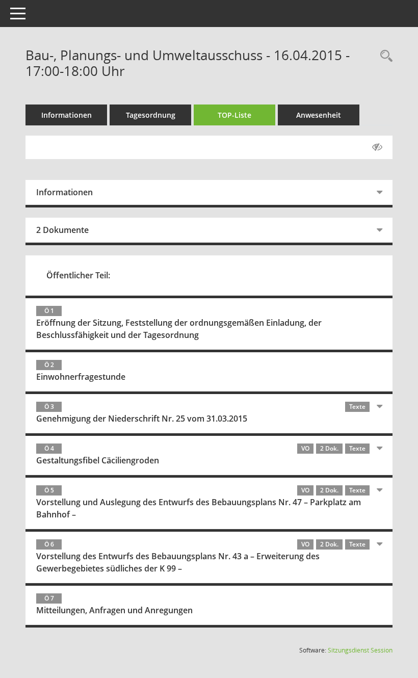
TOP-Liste (234, 115)
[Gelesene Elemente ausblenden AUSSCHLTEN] (377, 147)
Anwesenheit (318, 115)
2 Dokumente (62, 230)
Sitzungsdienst (360, 650)
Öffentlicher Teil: (78, 275)
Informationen (66, 115)
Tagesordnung (150, 115)
